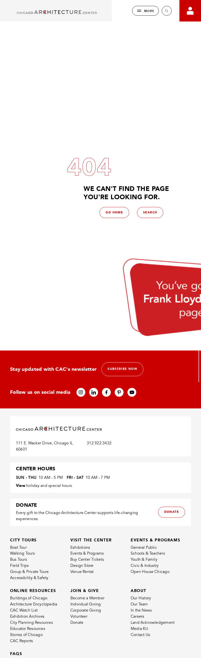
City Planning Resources (31, 622)
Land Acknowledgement (153, 622)
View (20, 485)
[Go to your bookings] (190, 11)
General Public (144, 547)
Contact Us (140, 634)
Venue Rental (82, 571)
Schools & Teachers (148, 553)
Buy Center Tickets (87, 559)
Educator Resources (27, 628)
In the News (141, 610)
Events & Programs (87, 553)
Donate (76, 622)
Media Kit (139, 628)
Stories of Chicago (26, 634)
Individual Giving (85, 604)
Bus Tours (18, 559)
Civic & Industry (145, 565)
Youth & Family (144, 559)
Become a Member (87, 598)
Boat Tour (18, 547)
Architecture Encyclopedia (33, 604)
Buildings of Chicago (28, 598)
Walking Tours (22, 553)
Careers (137, 616)
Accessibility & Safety (29, 577)
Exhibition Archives (27, 616)
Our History (141, 598)
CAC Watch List (24, 610)
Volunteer (79, 616)
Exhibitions (80, 547)
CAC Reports (21, 640)
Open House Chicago (150, 571)
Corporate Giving (85, 610)
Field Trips (19, 565)
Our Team (139, 604)
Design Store (82, 565)
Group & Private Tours (29, 571)
